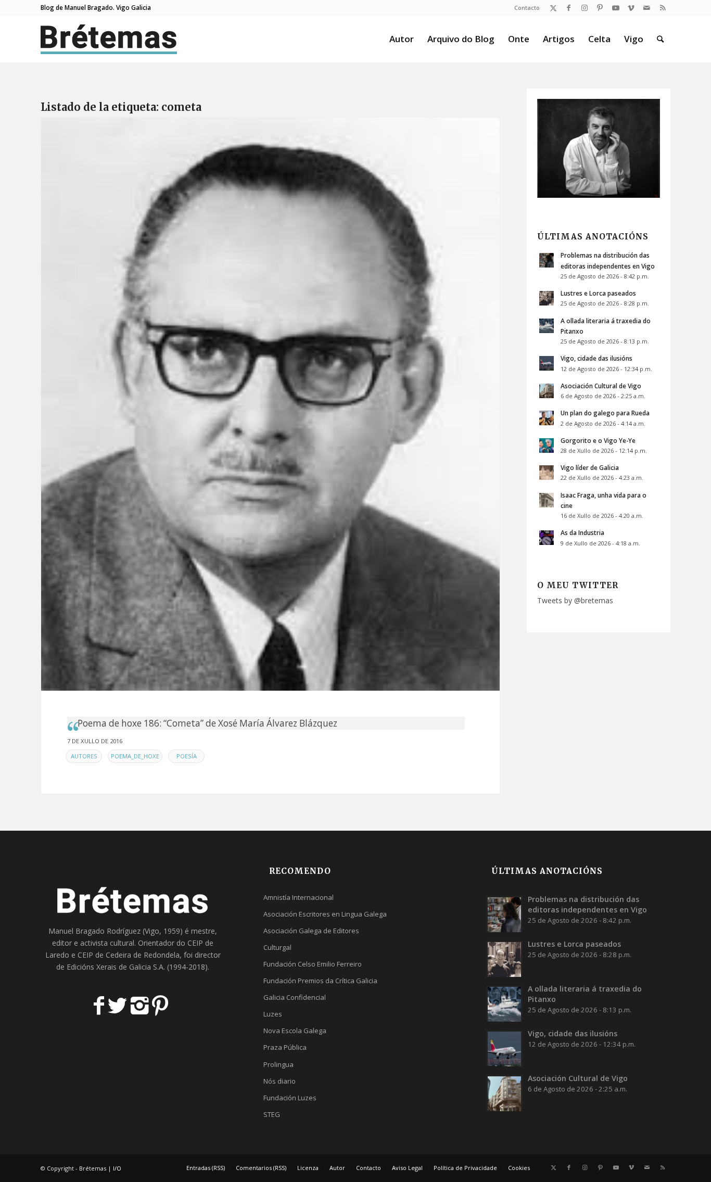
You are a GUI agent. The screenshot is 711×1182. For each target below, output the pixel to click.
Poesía (186, 756)
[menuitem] (524, 7)
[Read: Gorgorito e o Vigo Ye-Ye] (546, 445)
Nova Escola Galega (294, 1030)
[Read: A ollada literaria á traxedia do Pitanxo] (546, 325)
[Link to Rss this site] (662, 8)
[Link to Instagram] (584, 8)
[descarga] (270, 404)
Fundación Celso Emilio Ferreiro (312, 964)
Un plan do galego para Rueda (605, 413)
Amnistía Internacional (298, 897)
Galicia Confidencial (294, 997)
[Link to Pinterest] (599, 8)
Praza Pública (285, 1047)
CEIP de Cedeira (104, 955)
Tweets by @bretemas (575, 600)
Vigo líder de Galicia (590, 467)
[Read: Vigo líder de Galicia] (546, 472)
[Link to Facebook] (568, 8)
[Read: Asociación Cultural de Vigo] (546, 391)
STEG (271, 1114)
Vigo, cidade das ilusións (596, 358)
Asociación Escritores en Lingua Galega (325, 914)
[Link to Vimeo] (631, 8)
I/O (117, 1168)
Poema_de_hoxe (135, 756)
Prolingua (278, 1064)
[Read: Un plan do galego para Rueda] (546, 418)
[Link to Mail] (646, 8)
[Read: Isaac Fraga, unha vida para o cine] (546, 500)
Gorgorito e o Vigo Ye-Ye (598, 440)
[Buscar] (660, 39)
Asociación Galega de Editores (311, 930)
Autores (84, 756)
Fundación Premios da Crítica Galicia (320, 980)
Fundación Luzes (289, 1097)
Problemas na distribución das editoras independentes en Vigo (587, 904)
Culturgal (277, 947)
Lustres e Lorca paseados (598, 293)
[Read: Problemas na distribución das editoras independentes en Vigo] (546, 260)
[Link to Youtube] (615, 8)
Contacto (527, 7)
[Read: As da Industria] (546, 537)
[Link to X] (553, 8)
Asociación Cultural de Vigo (601, 386)
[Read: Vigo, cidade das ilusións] (546, 363)
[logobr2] (109, 39)
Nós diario (279, 1081)
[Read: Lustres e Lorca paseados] (546, 298)
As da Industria (582, 532)
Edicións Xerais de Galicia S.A (115, 967)
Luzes (272, 1014)
